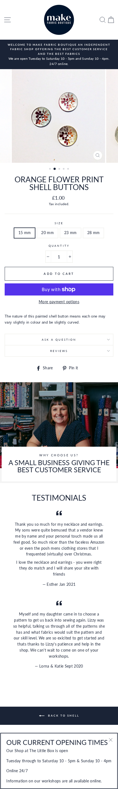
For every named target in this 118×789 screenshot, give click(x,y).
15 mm (24, 233)
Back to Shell (63, 715)
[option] (59, 54)
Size (59, 223)
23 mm (70, 233)
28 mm (93, 233)
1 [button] (50, 169)
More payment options (59, 302)
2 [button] (55, 169)
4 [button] (64, 169)
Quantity (59, 245)
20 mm (47, 233)
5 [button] (68, 169)
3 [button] (59, 169)
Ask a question (59, 339)
